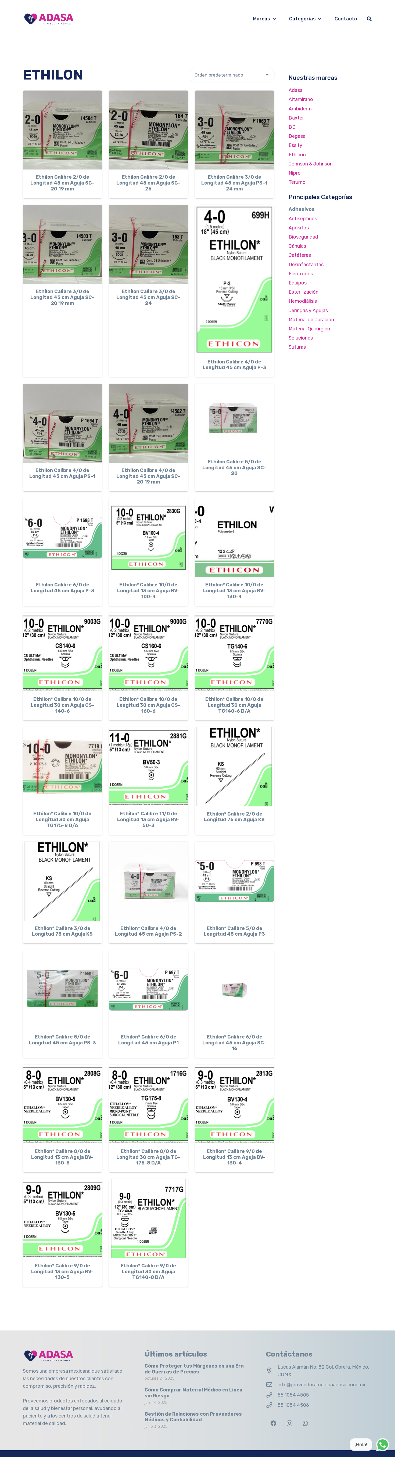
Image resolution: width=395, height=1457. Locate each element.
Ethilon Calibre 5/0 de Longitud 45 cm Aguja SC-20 (234, 467)
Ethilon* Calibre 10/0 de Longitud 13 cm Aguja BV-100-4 (148, 590)
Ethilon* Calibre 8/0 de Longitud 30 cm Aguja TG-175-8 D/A (148, 1157)
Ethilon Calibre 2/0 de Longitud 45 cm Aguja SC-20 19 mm (62, 183)
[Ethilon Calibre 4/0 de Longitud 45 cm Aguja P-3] (234, 279)
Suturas (297, 347)
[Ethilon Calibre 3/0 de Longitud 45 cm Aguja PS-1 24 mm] (234, 130)
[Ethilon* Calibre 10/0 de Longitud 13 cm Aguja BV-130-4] (234, 538)
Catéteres (300, 255)
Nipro (295, 173)
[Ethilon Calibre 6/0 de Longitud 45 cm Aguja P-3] (62, 538)
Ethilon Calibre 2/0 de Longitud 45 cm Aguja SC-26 (148, 183)
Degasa (297, 136)
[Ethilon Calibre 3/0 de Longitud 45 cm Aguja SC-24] (148, 244)
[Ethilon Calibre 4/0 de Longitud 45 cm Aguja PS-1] (62, 423)
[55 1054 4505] (272, 1395)
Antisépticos (303, 219)
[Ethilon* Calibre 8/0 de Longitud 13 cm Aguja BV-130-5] (62, 1104)
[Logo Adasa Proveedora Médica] (49, 19)
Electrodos (301, 274)
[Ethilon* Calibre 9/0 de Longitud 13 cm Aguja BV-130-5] (62, 1218)
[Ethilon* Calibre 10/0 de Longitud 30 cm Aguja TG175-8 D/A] (62, 766)
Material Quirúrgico (309, 329)
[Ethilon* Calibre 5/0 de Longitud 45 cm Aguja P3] (234, 881)
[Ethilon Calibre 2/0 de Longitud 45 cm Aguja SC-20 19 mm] (62, 130)
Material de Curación (311, 320)
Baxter (296, 118)
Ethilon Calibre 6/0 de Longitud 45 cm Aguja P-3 (62, 588)
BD (292, 127)
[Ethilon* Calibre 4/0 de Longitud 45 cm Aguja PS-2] (148, 881)
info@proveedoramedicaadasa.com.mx (321, 1385)
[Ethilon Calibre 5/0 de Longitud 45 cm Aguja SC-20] (234, 419)
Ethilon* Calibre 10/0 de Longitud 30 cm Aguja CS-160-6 (148, 705)
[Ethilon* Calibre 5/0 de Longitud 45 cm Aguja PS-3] (62, 989)
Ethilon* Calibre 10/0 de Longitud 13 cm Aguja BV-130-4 (234, 590)
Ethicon (297, 155)
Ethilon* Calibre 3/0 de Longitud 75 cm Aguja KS (62, 931)
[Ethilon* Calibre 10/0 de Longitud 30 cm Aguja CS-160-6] (148, 652)
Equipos (298, 283)
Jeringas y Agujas (308, 310)
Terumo (297, 182)
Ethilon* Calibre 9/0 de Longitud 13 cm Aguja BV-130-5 (62, 1271)
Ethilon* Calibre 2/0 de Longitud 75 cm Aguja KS (234, 817)
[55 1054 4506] (272, 1405)
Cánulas (297, 246)
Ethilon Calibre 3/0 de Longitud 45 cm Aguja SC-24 (148, 297)
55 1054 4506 (293, 1405)
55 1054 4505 (293, 1395)
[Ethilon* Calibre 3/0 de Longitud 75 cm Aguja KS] (62, 881)
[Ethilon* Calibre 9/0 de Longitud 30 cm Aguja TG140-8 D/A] (148, 1218)
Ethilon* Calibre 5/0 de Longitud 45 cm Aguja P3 (234, 931)
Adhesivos (302, 209)
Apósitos (299, 228)
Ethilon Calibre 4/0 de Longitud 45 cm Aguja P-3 (234, 365)
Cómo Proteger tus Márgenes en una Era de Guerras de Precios (194, 1369)
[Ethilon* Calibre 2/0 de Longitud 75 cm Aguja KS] (234, 766)
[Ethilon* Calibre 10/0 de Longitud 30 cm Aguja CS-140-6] (62, 652)
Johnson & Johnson (311, 164)
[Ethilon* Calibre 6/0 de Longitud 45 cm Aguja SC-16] (234, 989)
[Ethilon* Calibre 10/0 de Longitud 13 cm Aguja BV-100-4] (148, 538)
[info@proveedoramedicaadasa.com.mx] (272, 1385)
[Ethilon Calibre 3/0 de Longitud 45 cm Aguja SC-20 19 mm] (62, 244)
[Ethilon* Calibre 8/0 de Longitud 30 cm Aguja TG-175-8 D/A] (148, 1104)
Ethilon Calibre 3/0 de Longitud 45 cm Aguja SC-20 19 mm (62, 297)
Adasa (296, 90)
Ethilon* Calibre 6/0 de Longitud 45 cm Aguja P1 (148, 1040)
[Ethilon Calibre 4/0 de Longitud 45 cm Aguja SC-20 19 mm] (148, 423)
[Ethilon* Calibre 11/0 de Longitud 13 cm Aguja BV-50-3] (148, 766)
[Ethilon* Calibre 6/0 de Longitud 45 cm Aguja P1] (148, 989)
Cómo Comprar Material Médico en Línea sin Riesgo (193, 1393)
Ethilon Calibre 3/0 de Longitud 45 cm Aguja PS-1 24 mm (234, 183)
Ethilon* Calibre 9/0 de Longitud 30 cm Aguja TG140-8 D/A (148, 1271)
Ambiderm (300, 109)
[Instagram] (289, 1423)
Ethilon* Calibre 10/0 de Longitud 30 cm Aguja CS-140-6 (62, 705)
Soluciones (301, 338)
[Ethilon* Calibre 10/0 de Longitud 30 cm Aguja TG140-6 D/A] (234, 652)
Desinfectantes (306, 265)
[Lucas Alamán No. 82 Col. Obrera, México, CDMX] (272, 1371)
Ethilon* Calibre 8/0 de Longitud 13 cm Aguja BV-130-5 (62, 1157)
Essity (295, 145)
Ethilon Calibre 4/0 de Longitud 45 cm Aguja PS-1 (62, 473)
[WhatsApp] (305, 1423)
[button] (273, 19)
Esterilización (303, 292)
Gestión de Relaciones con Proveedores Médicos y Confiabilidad (193, 1417)
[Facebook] (273, 1423)
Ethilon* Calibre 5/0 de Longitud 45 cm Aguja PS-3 (62, 1040)
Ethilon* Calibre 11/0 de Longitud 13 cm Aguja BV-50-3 (148, 819)
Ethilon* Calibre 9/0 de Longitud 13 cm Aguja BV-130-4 (234, 1157)
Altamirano (301, 99)
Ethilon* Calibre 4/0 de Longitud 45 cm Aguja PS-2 (148, 931)
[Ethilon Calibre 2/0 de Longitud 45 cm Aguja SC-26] (148, 130)
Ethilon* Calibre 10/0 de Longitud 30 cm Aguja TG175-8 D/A (62, 819)
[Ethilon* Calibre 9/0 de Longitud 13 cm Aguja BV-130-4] (234, 1104)
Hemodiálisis (303, 301)
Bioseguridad (303, 237)
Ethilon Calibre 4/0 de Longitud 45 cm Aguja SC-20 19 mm (148, 476)
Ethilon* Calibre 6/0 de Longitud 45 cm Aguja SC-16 (234, 1042)
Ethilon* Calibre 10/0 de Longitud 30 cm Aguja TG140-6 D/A (234, 705)
